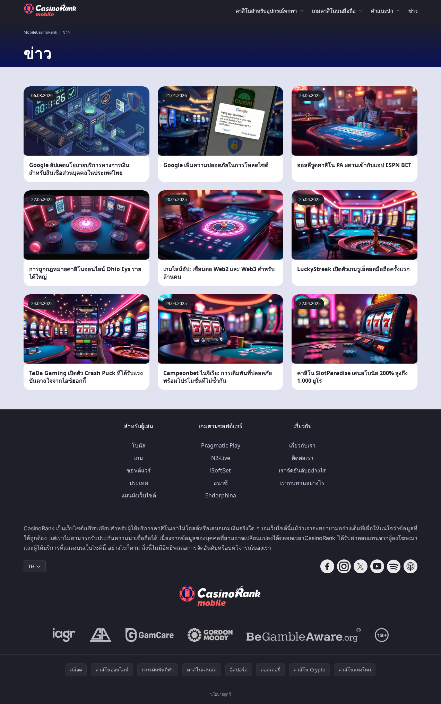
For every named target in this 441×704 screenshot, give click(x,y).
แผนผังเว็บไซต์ (138, 495)
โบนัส (139, 445)
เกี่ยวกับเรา (302, 445)
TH (31, 566)
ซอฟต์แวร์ (139, 470)
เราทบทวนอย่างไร (302, 483)
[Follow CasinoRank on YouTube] (377, 566)
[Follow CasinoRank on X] (361, 566)
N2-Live (220, 458)
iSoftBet (220, 470)
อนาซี (221, 483)
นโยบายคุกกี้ (220, 694)
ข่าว (412, 10)
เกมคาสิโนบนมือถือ (334, 10)
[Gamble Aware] (304, 635)
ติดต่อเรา (302, 458)
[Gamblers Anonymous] (100, 635)
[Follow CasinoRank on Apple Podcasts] (410, 566)
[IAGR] (64, 635)
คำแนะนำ (382, 10)
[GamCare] (150, 635)
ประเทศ (138, 483)
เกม (138, 458)
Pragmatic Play (220, 445)
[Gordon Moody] (210, 635)
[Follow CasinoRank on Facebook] (327, 566)
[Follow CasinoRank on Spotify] (394, 566)
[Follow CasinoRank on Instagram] (344, 566)
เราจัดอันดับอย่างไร (302, 470)
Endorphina (220, 495)
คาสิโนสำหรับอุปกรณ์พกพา (266, 10)
